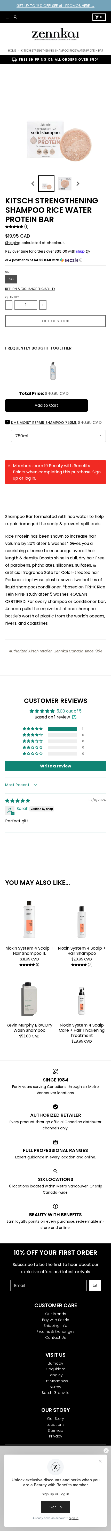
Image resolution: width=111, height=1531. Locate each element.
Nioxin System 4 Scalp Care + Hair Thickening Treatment (82, 1030)
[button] (55, 260)
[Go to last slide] (33, 184)
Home (12, 50)
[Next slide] (77, 184)
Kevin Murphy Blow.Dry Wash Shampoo (29, 1028)
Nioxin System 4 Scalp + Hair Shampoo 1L (29, 951)
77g (11, 279)
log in (30, 478)
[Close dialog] (106, 1450)
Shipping (12, 242)
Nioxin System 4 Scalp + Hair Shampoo (82, 951)
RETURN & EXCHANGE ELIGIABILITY (30, 289)
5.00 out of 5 (69, 711)
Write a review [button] (55, 766)
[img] (17, 801)
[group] (46, 183)
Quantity (12, 297)
